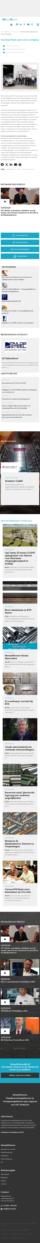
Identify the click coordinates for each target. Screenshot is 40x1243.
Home (3, 32)
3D (2, 1162)
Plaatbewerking (6, 1152)
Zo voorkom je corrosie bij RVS (19, 702)
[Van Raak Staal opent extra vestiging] (20, 88)
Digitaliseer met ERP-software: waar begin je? (18, 323)
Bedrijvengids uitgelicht (14, 335)
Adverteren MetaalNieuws (11, 1230)
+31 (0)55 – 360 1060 (10, 1205)
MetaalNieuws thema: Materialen (17, 657)
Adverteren (22, 256)
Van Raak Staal (28, 169)
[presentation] (34, 440)
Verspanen (6, 380)
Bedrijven (4, 1177)
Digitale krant (22, 242)
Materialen (9, 652)
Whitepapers (9, 267)
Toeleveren (9, 549)
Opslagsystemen (11, 477)
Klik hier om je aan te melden (20, 1075)
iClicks (3, 1226)
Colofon (26, 1230)
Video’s (3, 1181)
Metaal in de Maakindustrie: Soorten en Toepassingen (19, 843)
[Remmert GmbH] (9, 467)
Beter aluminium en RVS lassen (18, 611)
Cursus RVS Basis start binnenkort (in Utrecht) (18, 890)
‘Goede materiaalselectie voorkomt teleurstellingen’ (19, 748)
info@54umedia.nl (9, 1209)
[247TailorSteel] (16, 356)
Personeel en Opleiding (11, 412)
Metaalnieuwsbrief (22, 249)
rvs (18, 169)
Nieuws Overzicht (14, 32)
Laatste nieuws (9, 374)
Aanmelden (5, 1174)
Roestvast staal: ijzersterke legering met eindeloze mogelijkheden (20, 795)
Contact (4, 1184)
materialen (10, 169)
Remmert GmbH (14, 480)
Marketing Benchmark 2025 (11, 301)
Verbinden (9, 606)
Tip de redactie (22, 235)
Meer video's (20, 1049)
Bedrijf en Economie (8, 1149)
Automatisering (8, 403)
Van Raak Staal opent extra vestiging (20, 40)
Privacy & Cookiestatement (12, 1234)
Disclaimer (29, 1234)
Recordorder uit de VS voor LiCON (14, 383)
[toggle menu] (37, 25)
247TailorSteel (10, 358)
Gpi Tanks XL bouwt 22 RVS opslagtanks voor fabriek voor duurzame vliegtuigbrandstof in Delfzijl (20, 558)
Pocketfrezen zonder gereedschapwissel (16, 399)
